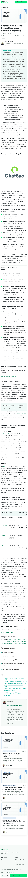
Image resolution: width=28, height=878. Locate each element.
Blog (5, 6)
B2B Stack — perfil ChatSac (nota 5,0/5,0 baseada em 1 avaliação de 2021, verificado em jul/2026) (15, 693)
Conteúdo (6, 875)
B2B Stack (5, 466)
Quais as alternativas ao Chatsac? (11, 669)
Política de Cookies (19, 864)
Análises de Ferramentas (9, 751)
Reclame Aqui (6, 433)
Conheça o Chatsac (21, 1)
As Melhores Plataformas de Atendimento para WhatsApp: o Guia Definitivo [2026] (14, 821)
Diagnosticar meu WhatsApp (8, 376)
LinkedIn (10, 723)
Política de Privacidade (20, 859)
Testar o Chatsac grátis (7, 632)
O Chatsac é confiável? (8, 652)
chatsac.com (12, 520)
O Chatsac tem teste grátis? (9, 660)
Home (2, 6)
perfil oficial (4, 455)
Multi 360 (4, 545)
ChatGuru (4, 525)
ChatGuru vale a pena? (15, 639)
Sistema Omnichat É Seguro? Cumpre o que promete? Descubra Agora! (13, 755)
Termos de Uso (18, 862)
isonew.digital (11, 872)
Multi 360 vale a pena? (13, 641)
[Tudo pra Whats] (4, 2)
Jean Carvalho (8, 41)
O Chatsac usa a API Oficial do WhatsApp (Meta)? (12, 664)
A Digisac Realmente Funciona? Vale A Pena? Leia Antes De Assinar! (14, 788)
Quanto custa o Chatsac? (9, 656)
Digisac (4, 535)
